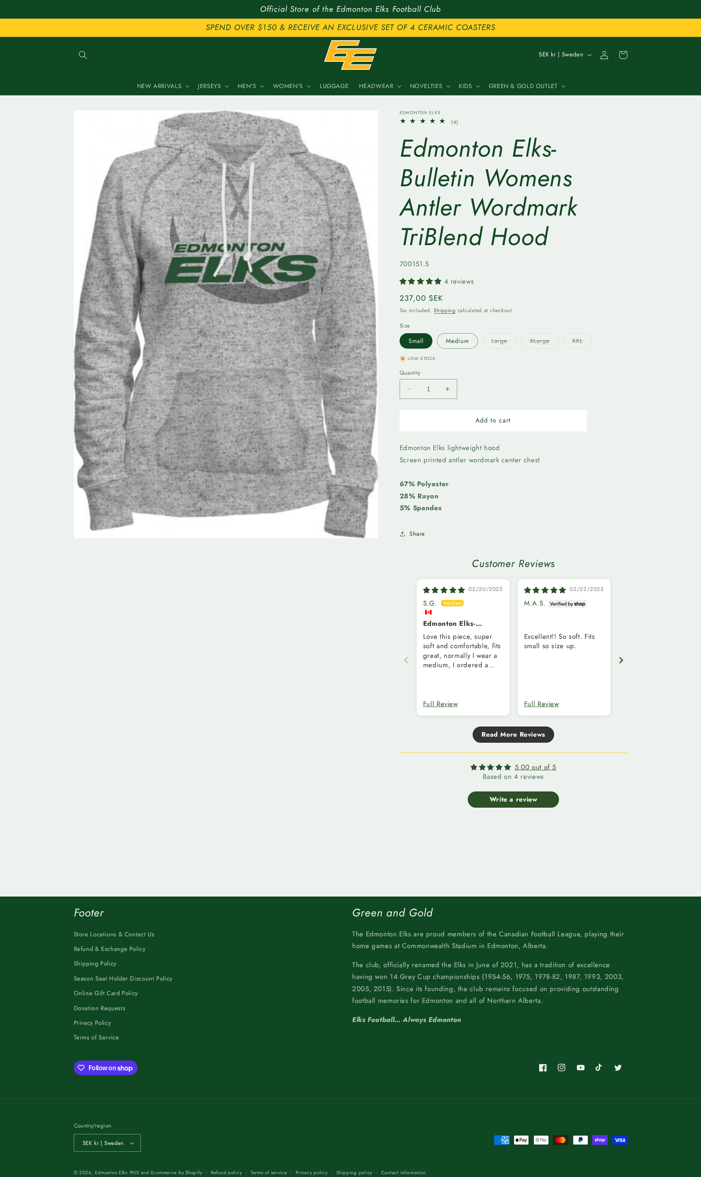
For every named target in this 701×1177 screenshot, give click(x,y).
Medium (457, 340)
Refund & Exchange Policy (110, 948)
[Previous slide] (406, 660)
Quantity (410, 372)
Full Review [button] (440, 704)
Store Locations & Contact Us (114, 934)
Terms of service (269, 1172)
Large (503, 342)
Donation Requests (100, 1008)
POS (134, 1172)
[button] (83, 54)
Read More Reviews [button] (513, 734)
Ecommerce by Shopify (176, 1172)
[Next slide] (621, 660)
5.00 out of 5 (535, 767)
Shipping (445, 310)
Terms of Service (96, 1037)
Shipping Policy (95, 963)
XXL (581, 342)
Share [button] (417, 533)
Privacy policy (311, 1172)
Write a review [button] (514, 799)
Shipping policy (354, 1172)
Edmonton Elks (111, 1172)
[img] (444, 590)
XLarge (544, 342)
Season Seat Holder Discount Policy (123, 978)
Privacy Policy (92, 1022)
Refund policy (226, 1172)
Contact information (403, 1172)
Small (416, 340)
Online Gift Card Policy (106, 993)
